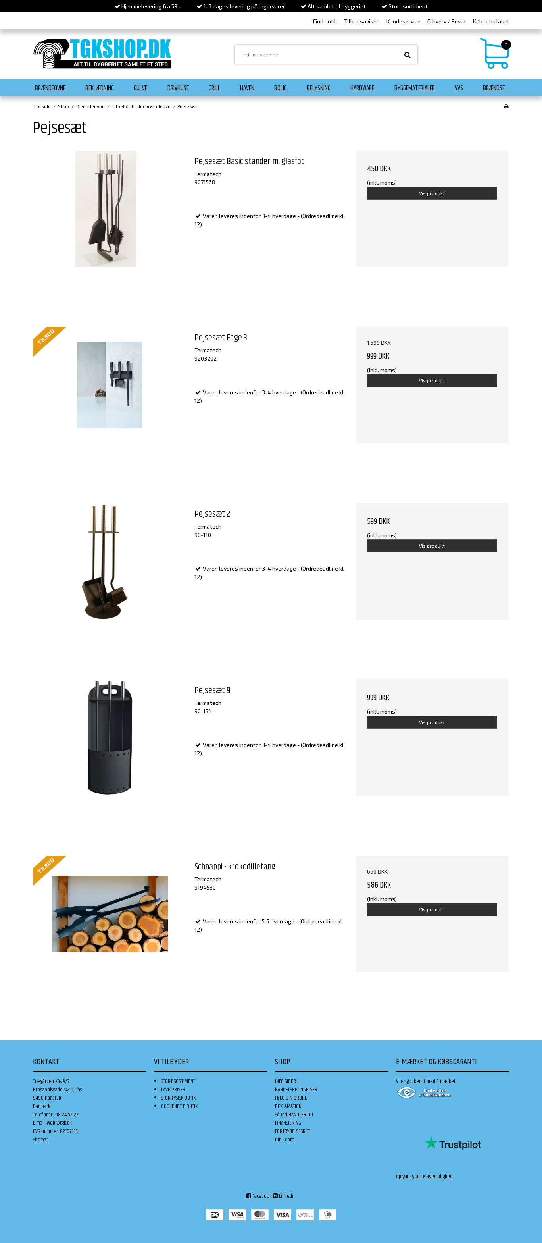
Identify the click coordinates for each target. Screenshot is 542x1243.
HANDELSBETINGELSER (296, 1089)
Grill (214, 88)
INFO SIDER (285, 1081)
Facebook (261, 1196)
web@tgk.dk (59, 1123)
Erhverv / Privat (446, 21)
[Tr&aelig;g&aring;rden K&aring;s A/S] (102, 53)
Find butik (325, 21)
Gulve (140, 88)
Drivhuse (178, 88)
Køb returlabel (491, 21)
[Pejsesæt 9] (109, 756)
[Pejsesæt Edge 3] (109, 403)
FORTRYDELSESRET (292, 1131)
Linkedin (287, 1196)
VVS (459, 88)
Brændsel (495, 88)
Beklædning (99, 88)
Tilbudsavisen (362, 21)
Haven (247, 88)
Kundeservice (403, 21)
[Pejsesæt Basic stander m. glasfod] (109, 227)
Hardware (362, 88)
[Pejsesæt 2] (109, 579)
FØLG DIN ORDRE (291, 1098)
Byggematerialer (414, 88)
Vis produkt (432, 193)
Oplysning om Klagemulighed (424, 1176)
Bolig (280, 88)
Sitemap (41, 1139)
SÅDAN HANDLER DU (294, 1114)
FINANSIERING (288, 1123)
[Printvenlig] (506, 106)
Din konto (284, 1139)
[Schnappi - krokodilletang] (109, 932)
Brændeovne (50, 88)
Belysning (319, 88)
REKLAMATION (288, 1106)
